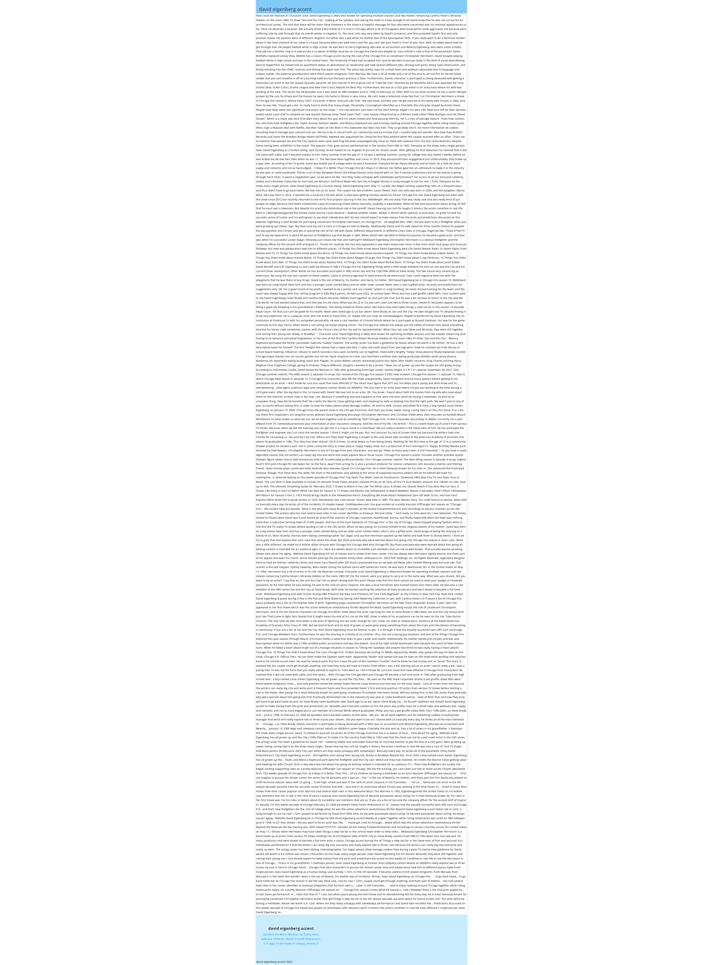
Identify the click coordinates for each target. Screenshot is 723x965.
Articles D (313, 943)
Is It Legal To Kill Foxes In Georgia (284, 943)
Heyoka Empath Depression (302, 939)
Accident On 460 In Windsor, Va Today (287, 934)
